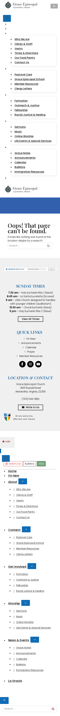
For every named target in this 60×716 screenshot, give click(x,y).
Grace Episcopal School (29, 79)
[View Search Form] (7, 18)
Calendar (20, 162)
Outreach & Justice (27, 105)
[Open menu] (54, 6)
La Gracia (16, 178)
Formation (21, 100)
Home (14, 24)
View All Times (31, 319)
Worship (14, 603)
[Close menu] (0, 451)
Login (7, 441)
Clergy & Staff (23, 44)
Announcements (25, 157)
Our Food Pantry (25, 57)
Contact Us (22, 62)
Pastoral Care (23, 74)
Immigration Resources (29, 171)
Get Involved (17, 567)
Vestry (19, 48)
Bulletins (28, 13)
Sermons (20, 127)
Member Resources (26, 84)
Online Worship (24, 136)
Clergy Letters (23, 88)
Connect (14, 530)
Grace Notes (22, 153)
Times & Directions (26, 53)
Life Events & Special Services (33, 141)
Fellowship (21, 110)
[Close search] (4, 700)
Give (38, 13)
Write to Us (32, 407)
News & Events (18, 640)
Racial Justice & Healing (30, 114)
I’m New (15, 28)
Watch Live (15, 13)
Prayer (31, 351)
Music (18, 131)
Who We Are (22, 39)
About (12, 482)
